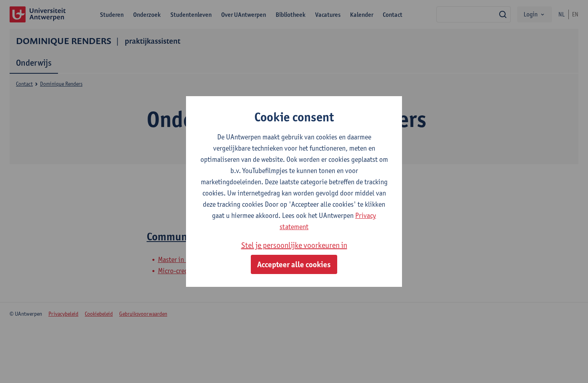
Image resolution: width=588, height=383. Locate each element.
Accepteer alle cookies (294, 264)
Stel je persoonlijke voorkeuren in (294, 245)
